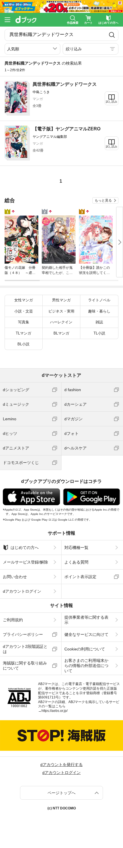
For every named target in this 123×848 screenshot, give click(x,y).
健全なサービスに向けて (86, 634)
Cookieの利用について (84, 649)
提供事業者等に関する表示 (86, 620)
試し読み (111, 101)
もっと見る (103, 200)
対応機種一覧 (76, 547)
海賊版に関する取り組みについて (25, 665)
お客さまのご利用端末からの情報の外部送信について (86, 665)
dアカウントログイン (22, 591)
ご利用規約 (13, 620)
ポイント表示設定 (80, 576)
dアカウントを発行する (61, 764)
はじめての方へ (25, 547)
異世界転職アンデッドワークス (65, 84)
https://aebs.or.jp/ (54, 711)
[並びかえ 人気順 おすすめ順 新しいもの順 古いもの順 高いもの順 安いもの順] (32, 49)
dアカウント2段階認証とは (25, 649)
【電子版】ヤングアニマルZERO (66, 128)
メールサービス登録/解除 (25, 562)
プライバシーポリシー (23, 634)
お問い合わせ (15, 576)
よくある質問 (76, 562)
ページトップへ (61, 793)
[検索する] (112, 35)
